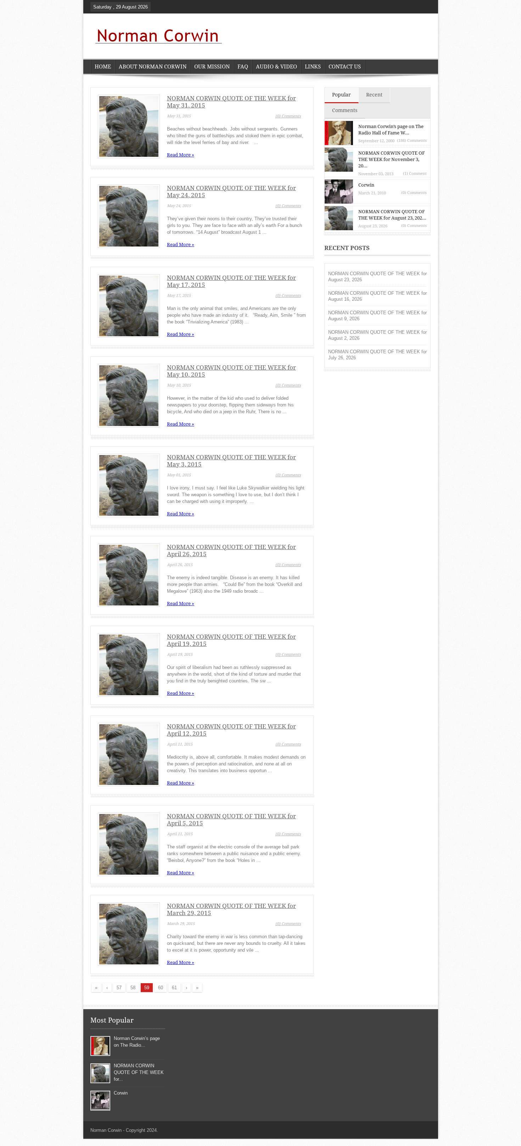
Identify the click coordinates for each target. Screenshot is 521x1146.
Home (103, 66)
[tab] (342, 95)
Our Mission (212, 66)
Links (313, 66)
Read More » (180, 154)
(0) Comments (288, 116)
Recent (374, 95)
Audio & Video (276, 66)
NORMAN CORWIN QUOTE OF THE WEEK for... (139, 1072)
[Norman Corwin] (156, 37)
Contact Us (345, 66)
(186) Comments (412, 140)
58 (132, 987)
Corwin (366, 185)
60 (160, 987)
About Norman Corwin (152, 66)
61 (174, 987)
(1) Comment (415, 173)
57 (119, 987)
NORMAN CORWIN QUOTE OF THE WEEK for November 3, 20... (391, 159)
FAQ (242, 66)
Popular (341, 95)
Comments (344, 110)
